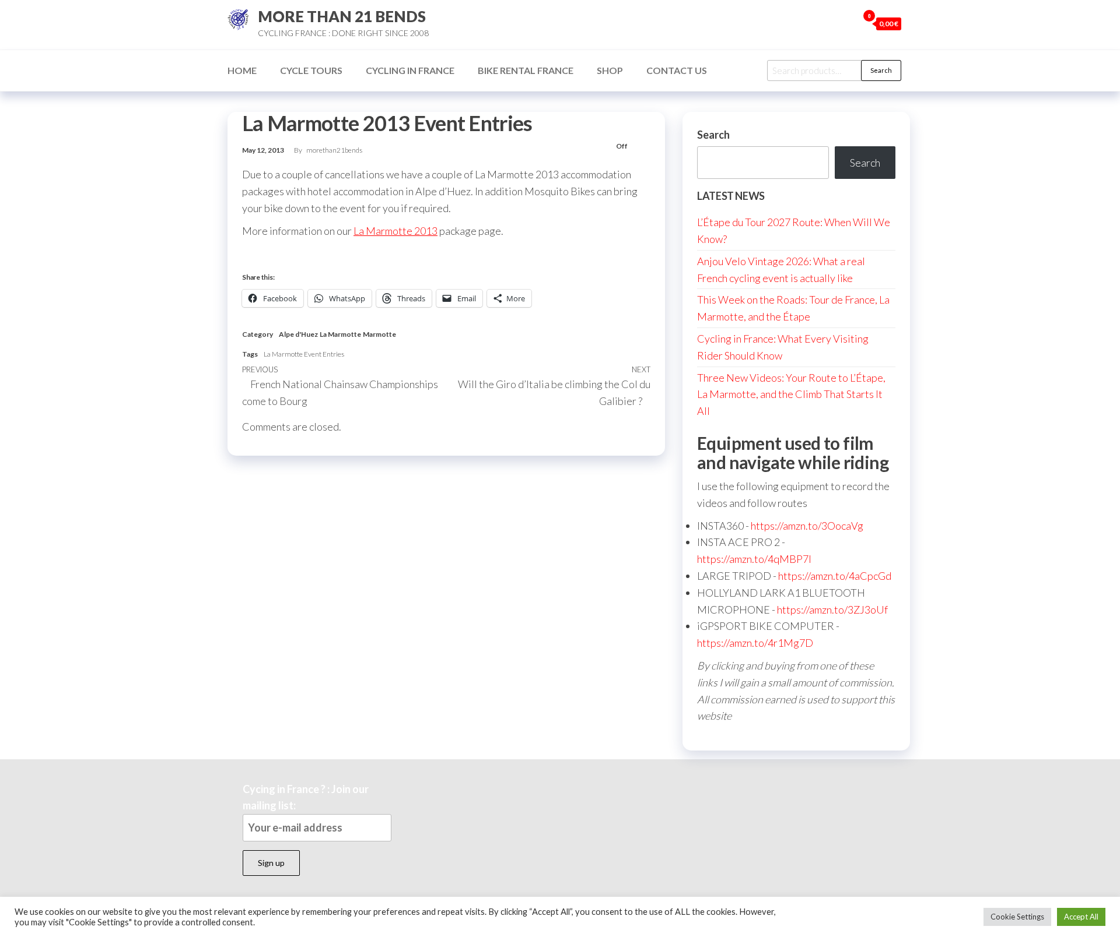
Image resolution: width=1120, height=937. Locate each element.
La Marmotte (340, 334)
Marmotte (379, 334)
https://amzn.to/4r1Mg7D (755, 642)
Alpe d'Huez (298, 334)
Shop (610, 70)
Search (881, 70)
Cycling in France (410, 70)
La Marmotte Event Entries (304, 354)
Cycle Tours (311, 70)
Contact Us (676, 70)
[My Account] (846, 23)
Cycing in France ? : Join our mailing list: (306, 797)
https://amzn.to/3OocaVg (807, 525)
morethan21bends (334, 150)
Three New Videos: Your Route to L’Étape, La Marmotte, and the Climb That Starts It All (791, 394)
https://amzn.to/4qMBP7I (754, 558)
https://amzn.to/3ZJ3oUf (832, 609)
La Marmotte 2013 (396, 230)
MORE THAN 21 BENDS (342, 16)
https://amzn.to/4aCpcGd (834, 575)
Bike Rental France (525, 70)
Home (242, 70)
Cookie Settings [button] (1017, 916)
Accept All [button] (1081, 916)
